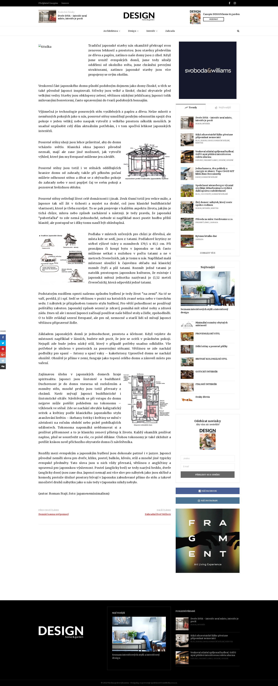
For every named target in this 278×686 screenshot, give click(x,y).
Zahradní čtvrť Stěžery (158, 514)
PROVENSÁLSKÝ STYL (207, 333)
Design (132, 30)
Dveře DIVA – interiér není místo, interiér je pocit (72, 17)
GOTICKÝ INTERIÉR (206, 371)
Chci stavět (206, 194)
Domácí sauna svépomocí (53, 514)
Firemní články (211, 160)
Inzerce (65, 3)
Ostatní (221, 160)
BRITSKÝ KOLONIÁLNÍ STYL (211, 359)
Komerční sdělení (221, 141)
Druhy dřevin (202, 397)
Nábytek (199, 143)
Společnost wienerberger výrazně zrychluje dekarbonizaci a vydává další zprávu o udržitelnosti (214, 188)
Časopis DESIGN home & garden (221, 14)
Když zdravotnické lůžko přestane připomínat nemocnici (214, 136)
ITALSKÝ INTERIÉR (206, 384)
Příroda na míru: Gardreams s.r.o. (214, 219)
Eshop (210, 141)
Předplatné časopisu (48, 3)
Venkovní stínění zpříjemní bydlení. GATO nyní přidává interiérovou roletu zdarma (214, 154)
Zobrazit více (207, 253)
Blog (197, 141)
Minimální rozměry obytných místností (211, 324)
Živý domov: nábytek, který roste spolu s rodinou (213, 203)
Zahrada (170, 30)
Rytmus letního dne (206, 236)
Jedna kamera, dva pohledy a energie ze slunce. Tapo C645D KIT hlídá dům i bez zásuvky (214, 171)
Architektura (110, 30)
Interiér (150, 30)
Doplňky (199, 160)
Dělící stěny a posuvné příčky (211, 346)
